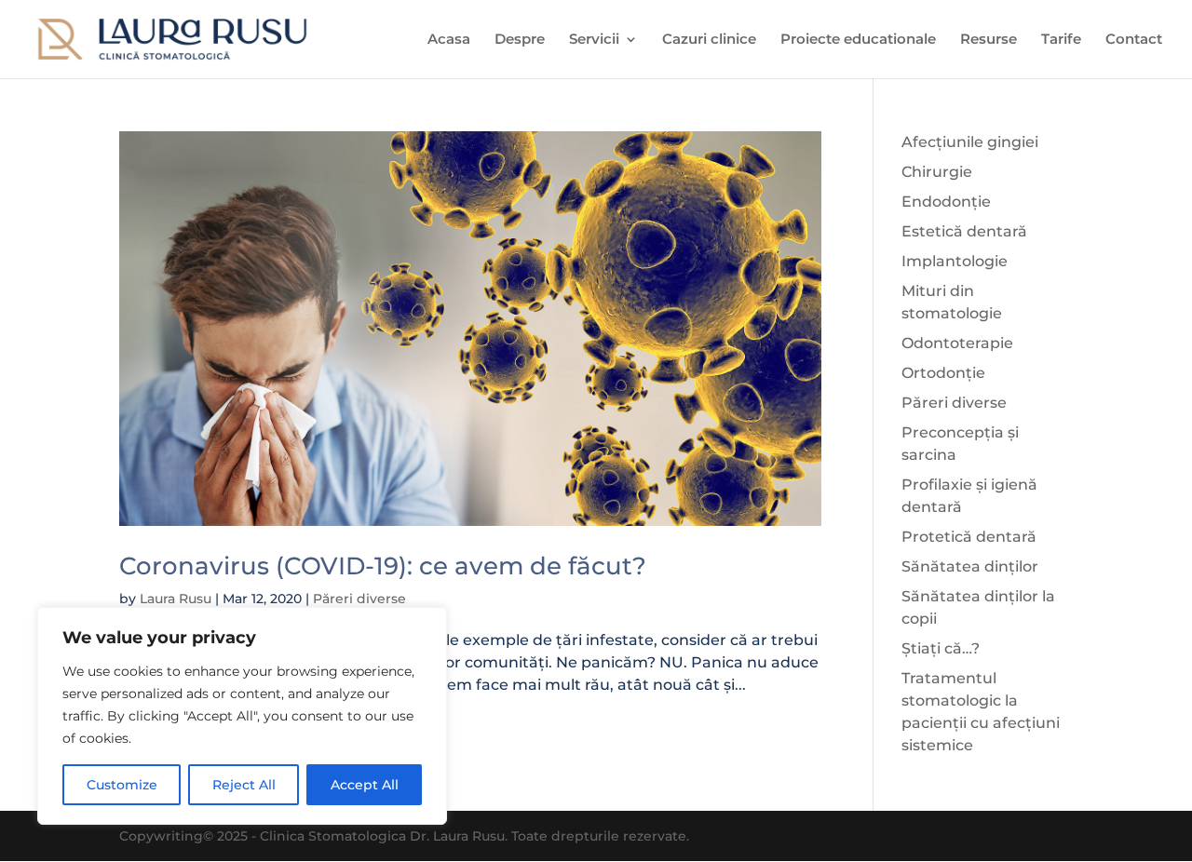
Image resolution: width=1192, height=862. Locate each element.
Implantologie (954, 261)
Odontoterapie (957, 343)
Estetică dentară (964, 231)
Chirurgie (936, 172)
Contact (1133, 40)
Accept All (365, 784)
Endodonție (946, 201)
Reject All (244, 784)
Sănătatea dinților (969, 566)
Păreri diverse (359, 598)
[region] (242, 716)
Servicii (594, 40)
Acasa (448, 40)
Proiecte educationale (858, 40)
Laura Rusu (175, 598)
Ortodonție (943, 373)
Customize (122, 784)
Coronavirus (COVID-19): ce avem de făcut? (382, 566)
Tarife (1061, 40)
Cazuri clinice (709, 40)
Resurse (988, 40)
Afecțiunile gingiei (969, 142)
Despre (519, 40)
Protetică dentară (968, 536)
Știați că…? (940, 648)
